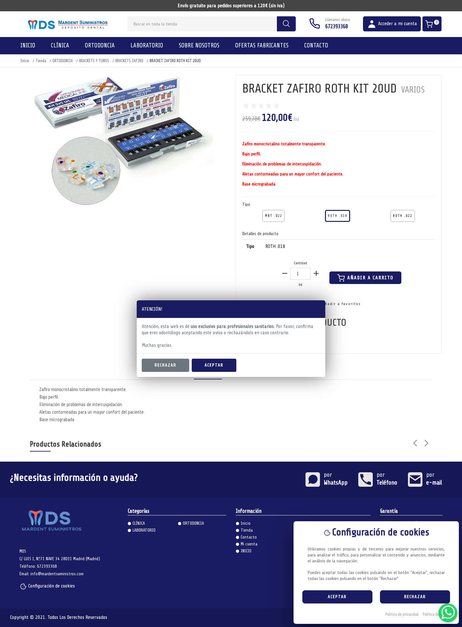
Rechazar (165, 365)
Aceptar (214, 365)
